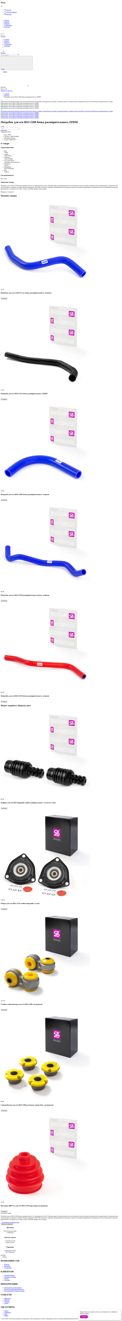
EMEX (6, 1315)
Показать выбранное (7, 1224)
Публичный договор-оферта (13, 1287)
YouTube (6, 1301)
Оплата (6, 1278)
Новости (7, 23)
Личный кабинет (11, 12)
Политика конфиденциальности (14, 1289)
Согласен (83, 1316)
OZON (6, 1311)
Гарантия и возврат (10, 1277)
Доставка (7, 1280)
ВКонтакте (7, 1298)
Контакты (7, 27)
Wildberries (7, 1312)
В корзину (4, 130)
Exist (5, 1314)
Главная (6, 20)
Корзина (9, 14)
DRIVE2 (6, 1300)
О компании (8, 25)
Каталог (8, 10)
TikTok (6, 1303)
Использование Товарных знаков (14, 1291)
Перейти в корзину (6, 90)
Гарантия (7, 1250)
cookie (87, 1313)
